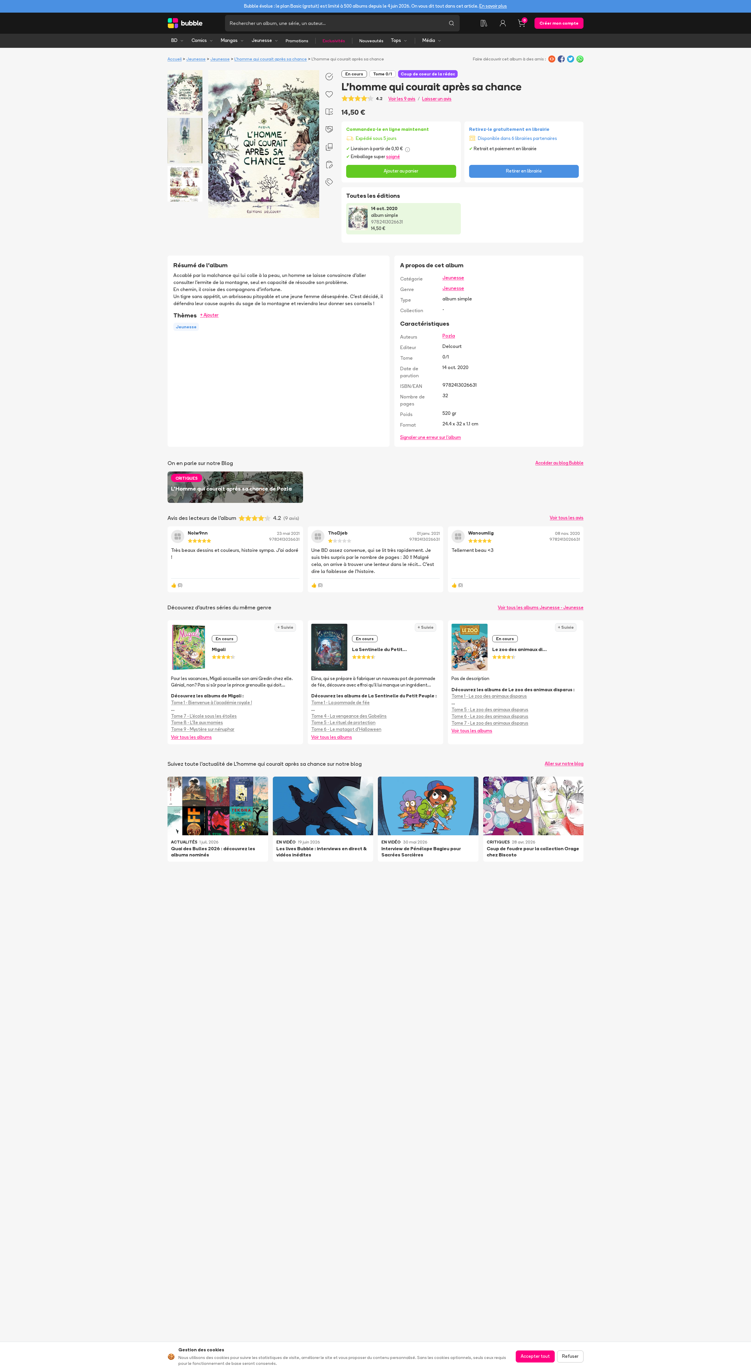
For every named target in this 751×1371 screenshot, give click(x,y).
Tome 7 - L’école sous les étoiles (204, 716)
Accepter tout (535, 1356)
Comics (199, 40)
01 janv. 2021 (428, 533)
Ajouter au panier (401, 171)
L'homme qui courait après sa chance (270, 59)
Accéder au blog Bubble (559, 463)
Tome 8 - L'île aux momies (197, 722)
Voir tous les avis (566, 517)
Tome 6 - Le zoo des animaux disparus (489, 716)
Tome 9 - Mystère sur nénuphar (202, 729)
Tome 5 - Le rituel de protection (343, 722)
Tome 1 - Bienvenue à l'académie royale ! (211, 702)
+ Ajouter (209, 315)
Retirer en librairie (524, 171)
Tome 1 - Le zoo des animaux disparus (489, 696)
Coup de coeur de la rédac (428, 74)
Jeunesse (262, 40)
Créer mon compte (559, 23)
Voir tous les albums (191, 737)
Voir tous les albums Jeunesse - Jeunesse (540, 607)
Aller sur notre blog (564, 763)
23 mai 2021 (288, 533)
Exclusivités (334, 40)
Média (428, 40)
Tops (396, 40)
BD (174, 40)
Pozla (448, 336)
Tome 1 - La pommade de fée (340, 702)
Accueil (175, 59)
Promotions (297, 40)
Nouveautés (371, 40)
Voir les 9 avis (401, 99)
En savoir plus (493, 6)
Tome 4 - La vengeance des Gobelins (349, 716)
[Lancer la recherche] (451, 23)
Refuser (570, 1356)
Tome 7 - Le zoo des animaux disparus (489, 723)
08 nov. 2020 (567, 533)
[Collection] (484, 23)
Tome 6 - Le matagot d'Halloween (346, 729)
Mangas (229, 40)
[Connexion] (503, 23)
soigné (393, 156)
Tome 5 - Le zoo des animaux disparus (489, 709)
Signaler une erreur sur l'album (430, 437)
